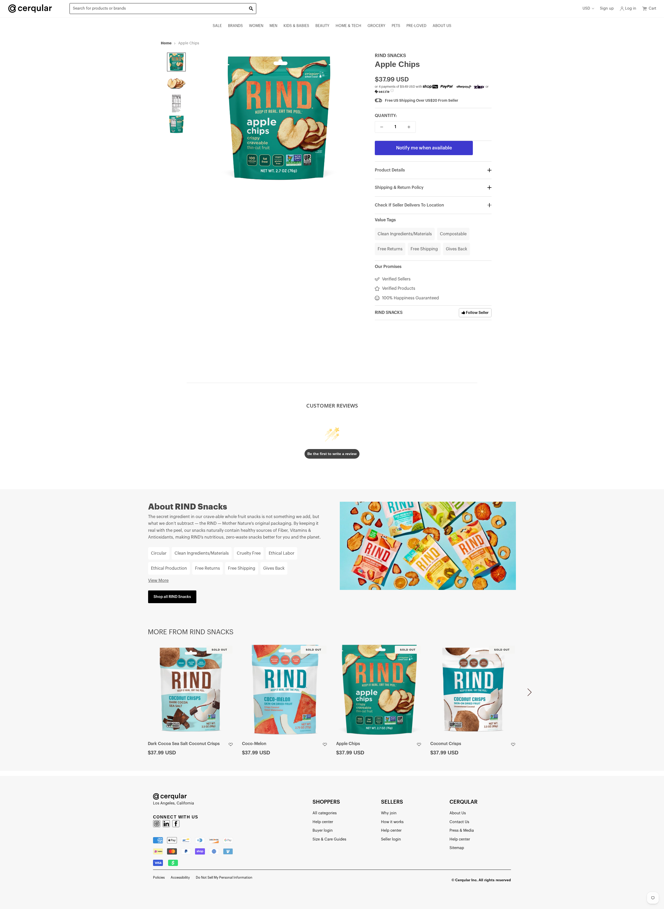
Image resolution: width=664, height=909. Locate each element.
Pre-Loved (416, 26)
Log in (630, 8)
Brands (235, 26)
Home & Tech (348, 26)
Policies (159, 877)
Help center (323, 822)
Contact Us (459, 822)
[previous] (134, 694)
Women (256, 26)
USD (586, 8)
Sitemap (456, 848)
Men (273, 26)
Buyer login (323, 830)
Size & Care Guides (329, 839)
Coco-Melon (254, 744)
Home (166, 43)
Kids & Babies (296, 26)
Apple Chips (348, 744)
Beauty (322, 26)
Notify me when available (424, 148)
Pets (396, 26)
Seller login (391, 839)
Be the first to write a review (332, 454)
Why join (389, 813)
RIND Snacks (390, 55)
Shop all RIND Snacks (172, 597)
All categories (325, 813)
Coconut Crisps (445, 744)
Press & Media (461, 830)
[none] (176, 62)
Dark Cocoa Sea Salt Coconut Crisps (184, 744)
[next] (529, 694)
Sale (217, 26)
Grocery (376, 26)
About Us (442, 26)
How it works (392, 822)
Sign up (607, 8)
